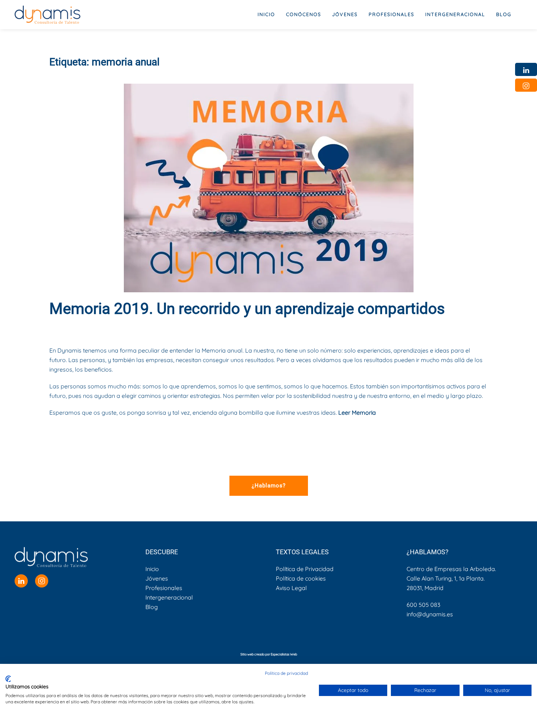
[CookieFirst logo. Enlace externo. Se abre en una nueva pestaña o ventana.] (8, 679)
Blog (503, 14)
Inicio (266, 14)
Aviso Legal (291, 588)
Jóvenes (156, 578)
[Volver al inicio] (47, 14)
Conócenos (303, 14)
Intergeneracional (169, 597)
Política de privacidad (286, 673)
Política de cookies (301, 578)
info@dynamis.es (430, 614)
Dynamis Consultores (115, 328)
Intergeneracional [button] (455, 14)
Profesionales (163, 588)
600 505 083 (423, 604)
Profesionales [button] (391, 14)
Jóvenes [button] (345, 14)
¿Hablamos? (269, 485)
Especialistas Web (284, 654)
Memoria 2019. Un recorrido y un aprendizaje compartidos (247, 308)
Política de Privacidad (305, 569)
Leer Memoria (357, 412)
